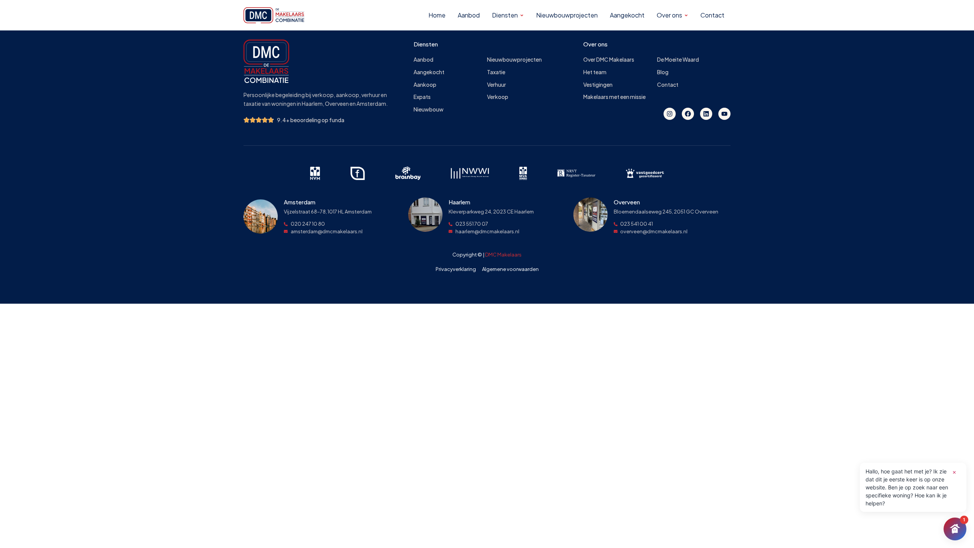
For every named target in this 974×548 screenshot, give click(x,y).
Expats (422, 97)
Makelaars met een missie (614, 97)
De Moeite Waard (678, 59)
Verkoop (497, 97)
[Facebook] (688, 114)
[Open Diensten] (522, 15)
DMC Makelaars (503, 255)
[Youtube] (724, 114)
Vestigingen (598, 84)
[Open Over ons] (686, 15)
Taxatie (496, 72)
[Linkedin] (706, 114)
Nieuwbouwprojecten (514, 59)
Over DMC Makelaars (608, 59)
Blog (662, 72)
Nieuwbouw (429, 109)
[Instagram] (670, 114)
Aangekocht (429, 72)
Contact (667, 84)
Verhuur (496, 84)
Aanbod (423, 59)
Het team (594, 72)
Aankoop (425, 84)
